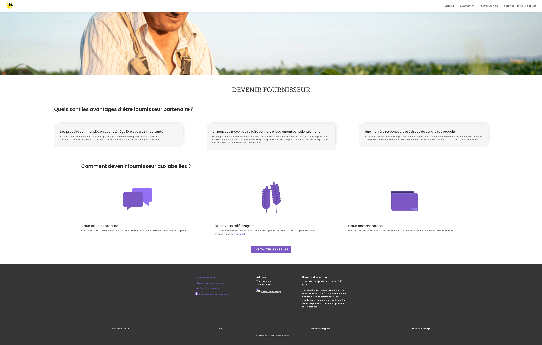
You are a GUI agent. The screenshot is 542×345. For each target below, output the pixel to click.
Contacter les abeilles (271, 249)
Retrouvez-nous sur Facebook (213, 294)
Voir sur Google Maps (271, 291)
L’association (467, 6)
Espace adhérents (526, 6)
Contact (509, 6)
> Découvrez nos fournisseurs (209, 283)
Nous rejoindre (489, 6)
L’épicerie (449, 6)
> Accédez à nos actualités (207, 288)
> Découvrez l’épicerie (205, 277)
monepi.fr (240, 234)
